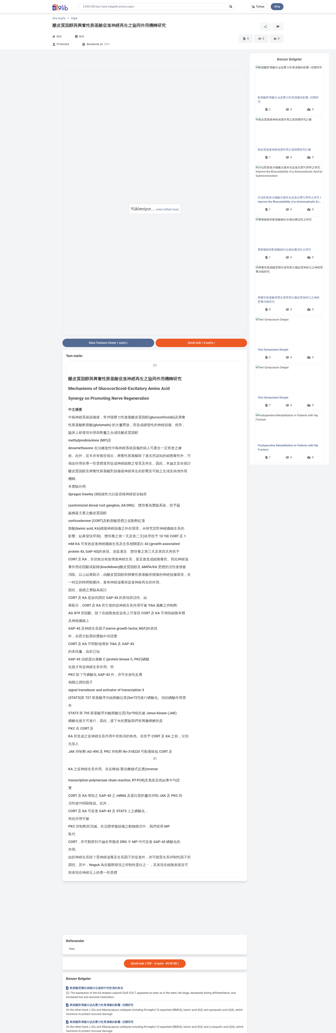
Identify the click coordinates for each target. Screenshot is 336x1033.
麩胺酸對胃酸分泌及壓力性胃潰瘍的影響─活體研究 (102, 1005)
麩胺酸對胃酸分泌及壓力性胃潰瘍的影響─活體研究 (288, 99)
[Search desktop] (231, 6)
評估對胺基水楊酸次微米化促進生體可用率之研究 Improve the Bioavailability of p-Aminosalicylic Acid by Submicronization (289, 200)
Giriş (277, 6)
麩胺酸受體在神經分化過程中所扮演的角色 (96, 988)
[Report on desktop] (278, 27)
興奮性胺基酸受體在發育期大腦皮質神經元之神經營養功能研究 (288, 299)
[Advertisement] (33, 105)
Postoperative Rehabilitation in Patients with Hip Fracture (288, 447)
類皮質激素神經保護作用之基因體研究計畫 (284, 149)
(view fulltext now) (167, 209)
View (72, 948)
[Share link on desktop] (265, 27)
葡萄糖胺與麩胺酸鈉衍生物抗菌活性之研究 (284, 249)
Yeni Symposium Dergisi (273, 349)
